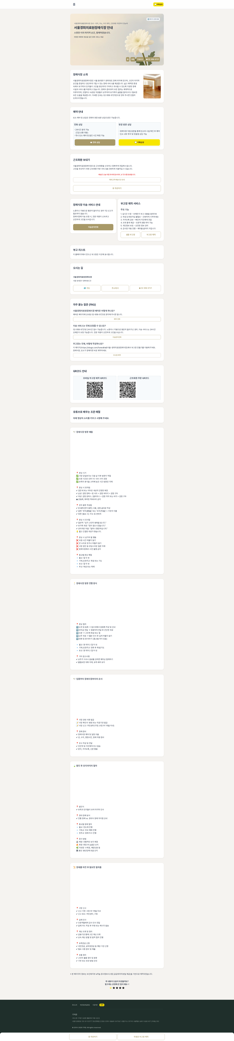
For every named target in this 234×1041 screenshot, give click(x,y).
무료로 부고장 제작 (141, 1037)
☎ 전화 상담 (95, 142)
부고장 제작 (151, 235)
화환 (132, 59)
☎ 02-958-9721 (152, 59)
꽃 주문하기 (117, 188)
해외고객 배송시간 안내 (117, 180)
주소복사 (115, 288)
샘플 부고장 (130, 235)
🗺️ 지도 (87, 288)
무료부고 (140, 59)
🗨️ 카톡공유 (139, 142)
